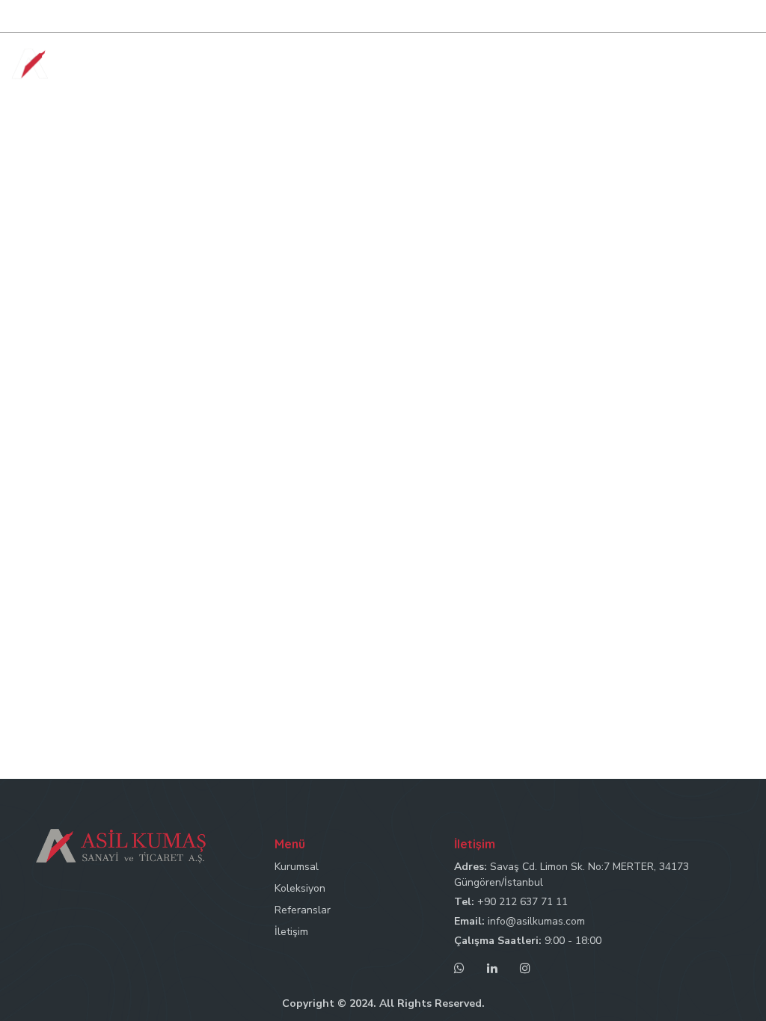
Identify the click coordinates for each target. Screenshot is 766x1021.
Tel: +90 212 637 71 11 (467, 17)
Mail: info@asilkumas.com (594, 17)
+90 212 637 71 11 (522, 902)
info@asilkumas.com (536, 921)
